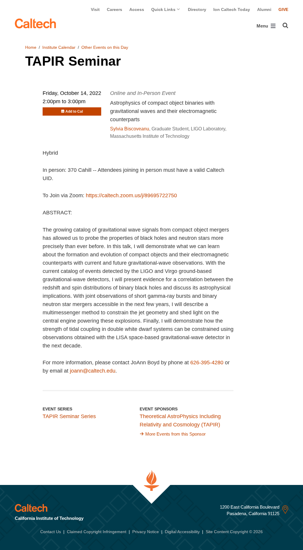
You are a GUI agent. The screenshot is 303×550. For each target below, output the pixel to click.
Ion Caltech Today (231, 9)
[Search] (285, 25)
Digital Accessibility (182, 531)
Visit (95, 9)
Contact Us (50, 531)
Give (283, 9)
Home (30, 47)
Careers (114, 9)
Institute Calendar (58, 47)
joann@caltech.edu (92, 371)
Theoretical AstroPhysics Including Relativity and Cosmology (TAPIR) (180, 420)
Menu (263, 25)
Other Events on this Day (104, 47)
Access (136, 9)
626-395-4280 (206, 362)
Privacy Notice (145, 531)
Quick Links (164, 9)
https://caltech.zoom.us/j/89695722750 (131, 195)
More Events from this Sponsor (175, 433)
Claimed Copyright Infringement (96, 531)
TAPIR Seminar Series (69, 416)
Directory (197, 9)
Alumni (264, 9)
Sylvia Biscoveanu (129, 128)
